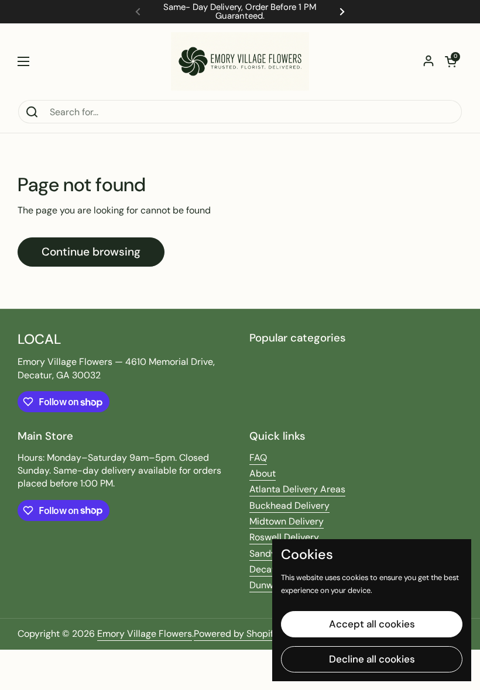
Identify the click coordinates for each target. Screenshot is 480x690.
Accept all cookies (372, 623)
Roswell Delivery (284, 537)
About (262, 473)
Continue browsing (91, 251)
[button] (450, 61)
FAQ (258, 457)
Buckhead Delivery (289, 505)
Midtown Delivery (286, 521)
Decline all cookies (372, 659)
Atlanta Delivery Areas (297, 489)
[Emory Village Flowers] (240, 61)
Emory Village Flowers (144, 633)
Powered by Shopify (236, 633)
